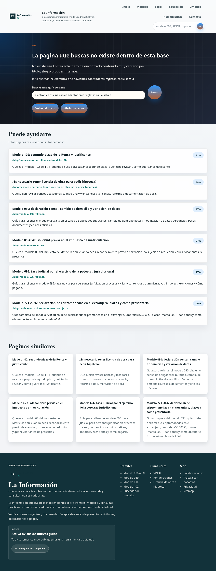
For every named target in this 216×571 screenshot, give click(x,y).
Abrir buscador (74, 108)
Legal (158, 7)
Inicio (126, 7)
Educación (176, 7)
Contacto (195, 17)
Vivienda (195, 7)
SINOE (157, 473)
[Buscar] (200, 26)
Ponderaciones (163, 477)
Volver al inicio (45, 108)
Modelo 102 (131, 486)
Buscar (154, 92)
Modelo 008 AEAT (134, 473)
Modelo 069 (131, 477)
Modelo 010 (131, 482)
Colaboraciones (193, 473)
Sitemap (188, 491)
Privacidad (190, 486)
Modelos (142, 7)
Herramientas (173, 17)
